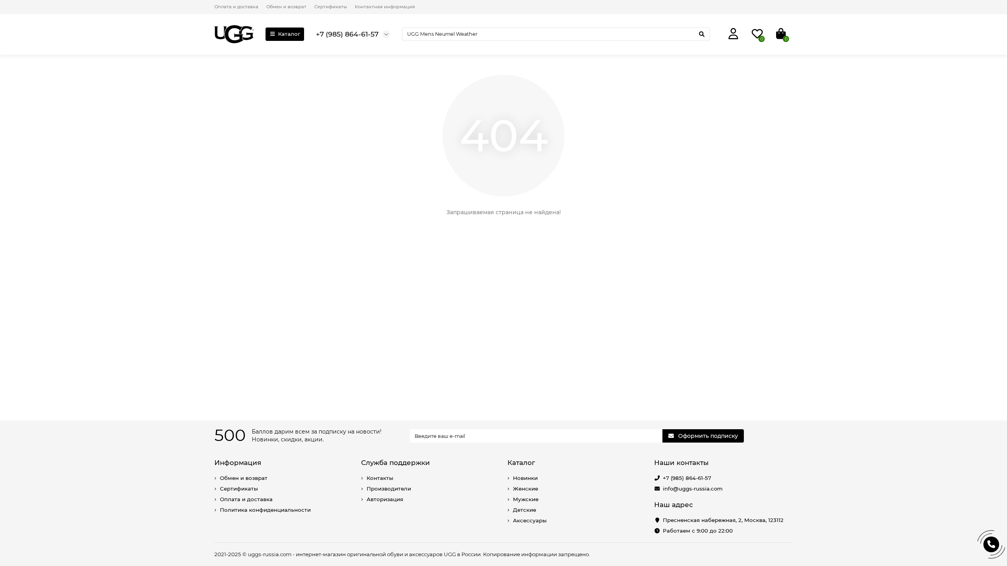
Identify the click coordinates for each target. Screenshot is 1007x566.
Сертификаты (330, 6)
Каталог (289, 34)
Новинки (525, 478)
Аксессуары (530, 520)
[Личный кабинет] (733, 34)
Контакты (380, 478)
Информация (237, 463)
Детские (524, 510)
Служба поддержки (395, 463)
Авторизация (385, 499)
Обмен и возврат (286, 6)
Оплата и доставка (236, 6)
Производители (389, 488)
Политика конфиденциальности (265, 510)
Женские (525, 488)
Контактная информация (385, 6)
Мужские (526, 499)
